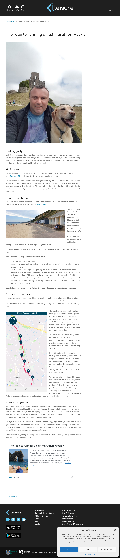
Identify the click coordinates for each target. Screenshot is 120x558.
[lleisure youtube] (24, 519)
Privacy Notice (67, 519)
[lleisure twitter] (18, 519)
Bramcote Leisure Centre (44, 513)
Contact (38, 524)
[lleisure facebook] (8, 519)
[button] (115, 530)
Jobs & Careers (68, 513)
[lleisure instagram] (13, 519)
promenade (41, 205)
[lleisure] (14, 512)
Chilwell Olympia (41, 516)
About (37, 519)
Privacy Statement (88, 554)
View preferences (107, 550)
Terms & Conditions (69, 516)
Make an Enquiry (68, 511)
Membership (40, 511)
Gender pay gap (68, 521)
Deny (88, 550)
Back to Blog (12, 497)
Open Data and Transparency (73, 524)
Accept (68, 550)
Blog (37, 521)
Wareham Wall (14, 176)
